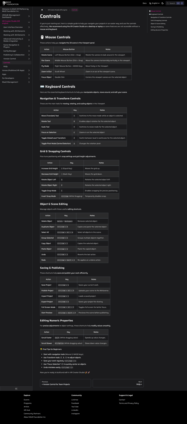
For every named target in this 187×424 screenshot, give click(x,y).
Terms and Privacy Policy (129, 403)
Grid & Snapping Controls (159, 20)
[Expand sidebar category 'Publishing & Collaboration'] (29, 55)
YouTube (74, 406)
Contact (122, 399)
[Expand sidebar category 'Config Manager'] (29, 51)
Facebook (75, 403)
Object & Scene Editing (158, 23)
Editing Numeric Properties (159, 30)
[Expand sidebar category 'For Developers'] (29, 78)
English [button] (155, 3)
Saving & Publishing (157, 27)
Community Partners (32, 413)
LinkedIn (74, 410)
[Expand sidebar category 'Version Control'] (29, 58)
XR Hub (27, 410)
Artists (26, 406)
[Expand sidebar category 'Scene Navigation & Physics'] (29, 46)
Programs (27, 403)
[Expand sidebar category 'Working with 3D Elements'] (29, 35)
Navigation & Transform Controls (161, 17)
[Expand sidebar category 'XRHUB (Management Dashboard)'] (29, 16)
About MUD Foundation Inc (35, 417)
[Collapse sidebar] (16, 388)
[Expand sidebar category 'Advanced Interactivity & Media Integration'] (29, 40)
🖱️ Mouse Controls (155, 11)
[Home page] (42, 10)
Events (26, 399)
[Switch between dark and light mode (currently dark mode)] (162, 3)
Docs (145, 3)
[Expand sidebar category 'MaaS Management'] (29, 82)
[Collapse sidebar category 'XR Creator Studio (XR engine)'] (29, 22)
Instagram (75, 413)
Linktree (74, 399)
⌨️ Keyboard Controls (156, 14)
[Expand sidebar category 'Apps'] (29, 74)
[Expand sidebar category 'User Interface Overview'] (29, 27)
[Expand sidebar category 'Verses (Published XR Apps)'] (29, 70)
